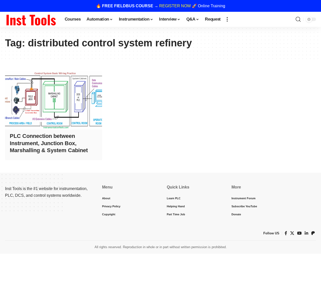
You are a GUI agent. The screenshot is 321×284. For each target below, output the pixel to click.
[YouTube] (299, 233)
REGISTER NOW (175, 6)
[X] (292, 233)
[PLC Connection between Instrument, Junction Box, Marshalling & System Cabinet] (53, 100)
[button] (227, 19)
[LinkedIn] (306, 233)
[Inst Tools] (31, 19)
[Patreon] (313, 233)
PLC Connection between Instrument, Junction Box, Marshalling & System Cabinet (49, 143)
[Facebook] (285, 233)
